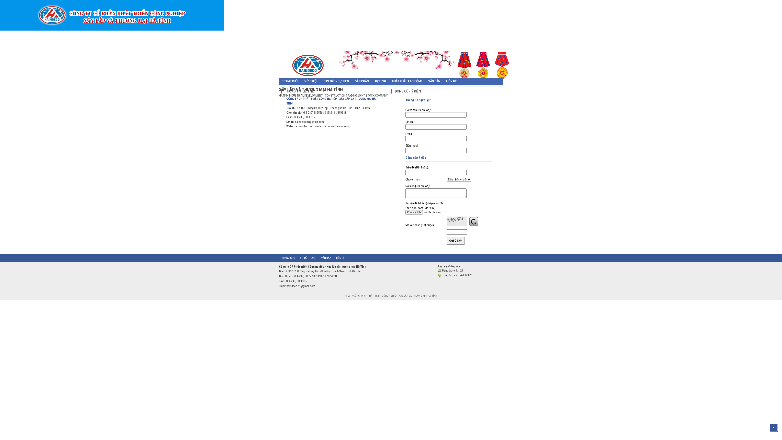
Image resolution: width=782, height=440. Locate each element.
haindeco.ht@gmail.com (309, 122)
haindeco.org (342, 126)
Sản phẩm (341, 33)
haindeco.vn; (306, 126)
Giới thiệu (289, 33)
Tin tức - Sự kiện (315, 33)
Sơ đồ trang (308, 258)
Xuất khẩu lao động (388, 33)
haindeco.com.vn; (324, 126)
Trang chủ (275, 33)
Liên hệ (435, 33)
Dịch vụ (360, 33)
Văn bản (418, 33)
